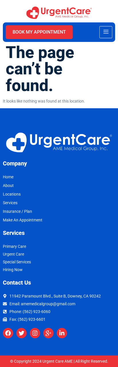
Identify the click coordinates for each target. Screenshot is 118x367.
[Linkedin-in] (62, 333)
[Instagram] (35, 333)
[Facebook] (8, 333)
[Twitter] (21, 333)
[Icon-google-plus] (48, 333)
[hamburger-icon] (105, 32)
